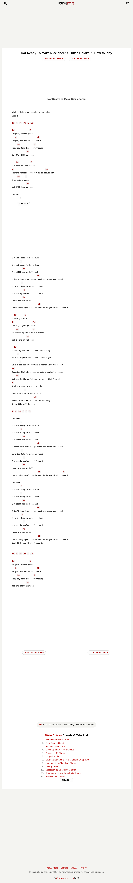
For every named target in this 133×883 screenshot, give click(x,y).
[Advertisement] (66, 26)
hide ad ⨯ (23, 204)
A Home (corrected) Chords (58, 740)
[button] (5, 3)
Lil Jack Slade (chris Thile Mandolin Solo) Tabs (67, 760)
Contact (64, 868)
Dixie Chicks (53, 735)
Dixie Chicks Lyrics (80, 59)
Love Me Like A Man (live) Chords (60, 763)
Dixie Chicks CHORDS (34, 652)
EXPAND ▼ (66, 780)
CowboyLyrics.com (65, 878)
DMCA (74, 868)
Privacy (83, 868)
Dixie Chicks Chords (53, 59)
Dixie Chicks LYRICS (99, 652)
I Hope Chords (52, 756)
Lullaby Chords (52, 766)
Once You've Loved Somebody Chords (63, 773)
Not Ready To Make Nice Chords (60, 770)
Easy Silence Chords (55, 743)
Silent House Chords (55, 776)
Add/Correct (52, 868)
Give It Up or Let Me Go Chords (59, 750)
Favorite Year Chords (55, 746)
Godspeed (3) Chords (55, 753)
